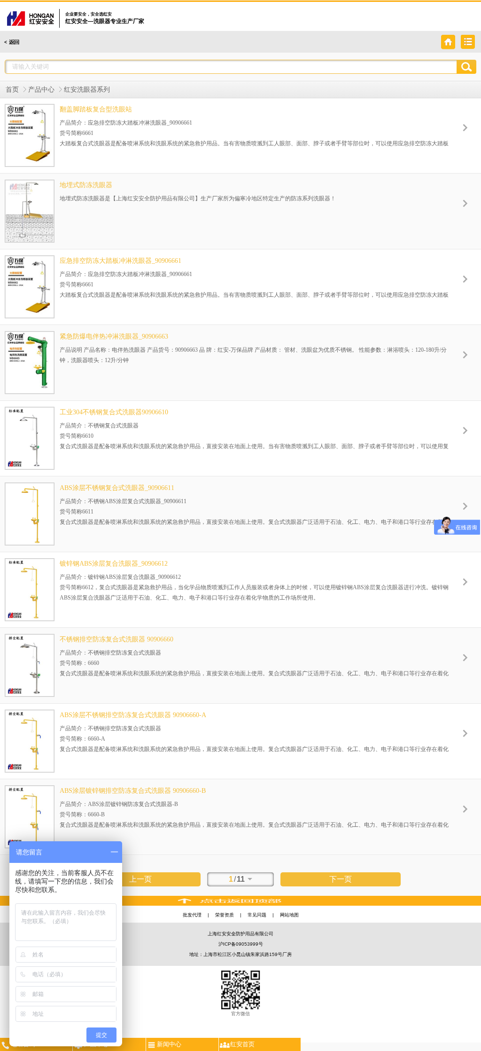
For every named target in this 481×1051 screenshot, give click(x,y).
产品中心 (41, 89)
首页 (12, 89)
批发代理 (192, 914)
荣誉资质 (224, 914)
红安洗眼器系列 (87, 89)
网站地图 (289, 914)
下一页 (340, 879)
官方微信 (240, 1013)
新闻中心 (169, 1044)
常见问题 (257, 914)
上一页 (140, 879)
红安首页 (242, 1044)
